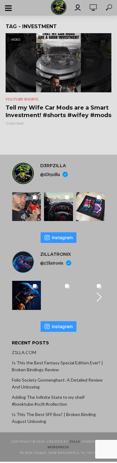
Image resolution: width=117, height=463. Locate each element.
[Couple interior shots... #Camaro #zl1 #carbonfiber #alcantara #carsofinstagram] (58, 206)
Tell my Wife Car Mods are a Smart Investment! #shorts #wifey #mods (58, 111)
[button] (99, 208)
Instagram (62, 237)
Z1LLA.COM (24, 352)
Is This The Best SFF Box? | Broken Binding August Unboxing (54, 418)
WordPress (58, 447)
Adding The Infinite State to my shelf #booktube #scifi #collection (48, 400)
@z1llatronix (51, 262)
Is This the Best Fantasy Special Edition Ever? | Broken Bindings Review (57, 366)
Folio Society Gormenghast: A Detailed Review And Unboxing (57, 383)
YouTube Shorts (22, 99)
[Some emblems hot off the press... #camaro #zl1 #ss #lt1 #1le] (90, 206)
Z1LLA (75, 441)
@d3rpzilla (50, 174)
